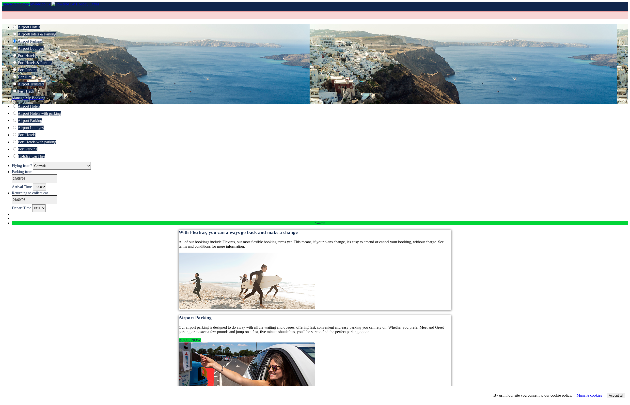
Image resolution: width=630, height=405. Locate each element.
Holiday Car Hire (31, 156)
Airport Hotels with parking (39, 113)
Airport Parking (30, 41)
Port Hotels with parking (37, 142)
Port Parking (27, 70)
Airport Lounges (31, 48)
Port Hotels (26, 55)
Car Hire (25, 77)
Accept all (616, 395)
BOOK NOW (190, 340)
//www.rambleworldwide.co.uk (26, 4)
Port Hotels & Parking (35, 63)
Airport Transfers (31, 84)
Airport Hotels (29, 27)
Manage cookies (589, 395)
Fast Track (26, 91)
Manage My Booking (28, 98)
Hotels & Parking (37, 34)
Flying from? (22, 165)
